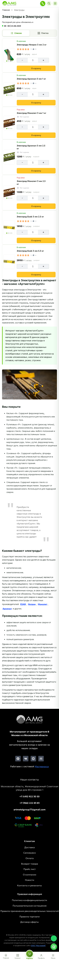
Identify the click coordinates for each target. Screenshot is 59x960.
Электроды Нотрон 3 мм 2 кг (32, 44)
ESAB (23, 604)
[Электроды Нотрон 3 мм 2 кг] (9, 55)
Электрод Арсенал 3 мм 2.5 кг (31, 147)
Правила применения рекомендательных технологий (29, 911)
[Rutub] (41, 758)
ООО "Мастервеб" (38, 945)
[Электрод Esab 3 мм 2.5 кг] (9, 227)
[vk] (25, 758)
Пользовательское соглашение (30, 905)
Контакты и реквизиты (29, 885)
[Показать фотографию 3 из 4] (10, 95)
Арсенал (7, 608)
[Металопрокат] (29, 721)
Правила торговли (29, 916)
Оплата (30, 858)
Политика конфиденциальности (29, 900)
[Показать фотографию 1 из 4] (6, 95)
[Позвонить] (42, 3)
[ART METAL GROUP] (9, 3)
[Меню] (55, 3)
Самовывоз (29, 852)
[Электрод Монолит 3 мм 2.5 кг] (9, 192)
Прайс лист (29, 869)
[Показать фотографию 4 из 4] (11, 95)
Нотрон (32, 604)
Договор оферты (29, 922)
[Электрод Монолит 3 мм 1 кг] (9, 123)
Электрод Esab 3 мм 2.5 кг (30, 216)
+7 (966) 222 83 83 (30, 803)
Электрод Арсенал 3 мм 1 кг (31, 78)
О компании (29, 874)
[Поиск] (48, 3)
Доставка (29, 847)
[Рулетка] (53, 947)
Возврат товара (29, 863)
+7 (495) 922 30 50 (29, 796)
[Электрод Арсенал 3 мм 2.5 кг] (9, 157)
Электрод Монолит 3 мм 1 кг (31, 113)
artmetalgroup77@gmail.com (30, 809)
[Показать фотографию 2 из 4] (8, 95)
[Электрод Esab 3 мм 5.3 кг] (9, 261)
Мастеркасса (42, 766)
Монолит (42, 604)
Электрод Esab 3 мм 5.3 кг (30, 251)
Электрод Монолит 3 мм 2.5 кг (31, 182)
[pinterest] (18, 758)
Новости (29, 880)
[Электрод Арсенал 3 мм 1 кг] (9, 89)
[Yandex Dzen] (33, 758)
